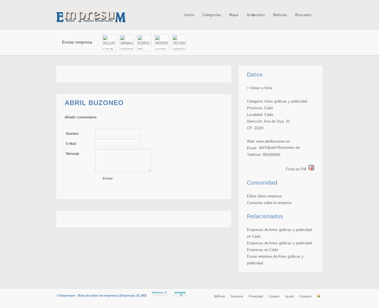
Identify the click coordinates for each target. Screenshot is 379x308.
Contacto (305, 296)
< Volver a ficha (259, 88)
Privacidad (256, 296)
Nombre (72, 134)
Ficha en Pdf (296, 169)
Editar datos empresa (264, 196)
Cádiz (268, 108)
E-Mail (71, 144)
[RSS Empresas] (318, 296)
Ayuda (289, 296)
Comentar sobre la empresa (269, 203)
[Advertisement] (258, 42)
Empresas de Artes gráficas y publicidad (279, 243)
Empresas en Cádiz (263, 250)
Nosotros (237, 296)
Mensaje (72, 154)
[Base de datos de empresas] (98, 17)
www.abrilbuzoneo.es (273, 141)
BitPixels (219, 296)
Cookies (274, 296)
